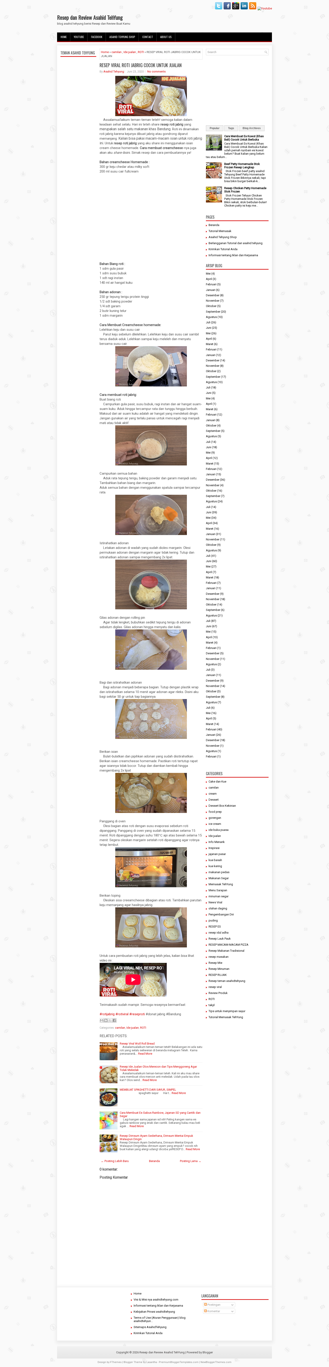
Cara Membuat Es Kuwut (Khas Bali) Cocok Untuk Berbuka (244, 137)
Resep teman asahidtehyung (227, 981)
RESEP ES (215, 926)
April (209, 279)
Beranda (154, 1161)
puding (213, 920)
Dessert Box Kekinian (222, 805)
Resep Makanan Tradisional (226, 950)
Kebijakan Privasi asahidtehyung (154, 1311)
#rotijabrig (107, 1014)
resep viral (215, 987)
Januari (210, 290)
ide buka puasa (219, 830)
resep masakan (219, 956)
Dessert (214, 799)
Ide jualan (130, 52)
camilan (116, 52)
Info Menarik (217, 842)
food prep (215, 811)
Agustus (211, 317)
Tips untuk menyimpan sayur (227, 1011)
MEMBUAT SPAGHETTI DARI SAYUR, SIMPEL (148, 1089)
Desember (212, 295)
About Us (166, 37)
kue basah (215, 860)
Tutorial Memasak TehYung (226, 1017)
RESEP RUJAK (218, 975)
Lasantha (151, 1362)
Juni (208, 327)
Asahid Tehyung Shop (122, 37)
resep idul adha (219, 932)
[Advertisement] (78, 164)
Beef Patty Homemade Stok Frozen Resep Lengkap (242, 165)
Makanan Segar (219, 878)
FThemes (116, 1362)
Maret (209, 344)
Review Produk (218, 993)
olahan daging (218, 908)
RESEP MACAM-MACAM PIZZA (228, 944)
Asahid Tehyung (113, 71)
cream (213, 793)
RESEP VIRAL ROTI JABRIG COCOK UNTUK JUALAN (141, 65)
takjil (212, 1005)
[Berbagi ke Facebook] (114, 1020)
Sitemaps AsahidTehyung (150, 1327)
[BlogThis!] (106, 1020)
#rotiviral (121, 1014)
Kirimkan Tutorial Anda (223, 249)
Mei (208, 273)
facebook (96, 37)
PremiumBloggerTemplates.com (179, 1362)
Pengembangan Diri (221, 914)
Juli (208, 322)
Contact (147, 37)
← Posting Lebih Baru (115, 1161)
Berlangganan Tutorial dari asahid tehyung (236, 243)
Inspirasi (214, 848)
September (213, 311)
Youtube (79, 37)
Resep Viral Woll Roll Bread (137, 1043)
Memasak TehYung (221, 884)
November (212, 300)
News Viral (215, 902)
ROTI (141, 52)
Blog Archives (252, 128)
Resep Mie (215, 962)
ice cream (215, 823)
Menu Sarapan (218, 890)
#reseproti (137, 1014)
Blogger (208, 1352)
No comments (156, 71)
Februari (211, 284)
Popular (215, 128)
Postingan (213, 1304)
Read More (145, 1053)
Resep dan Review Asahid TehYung (90, 17)
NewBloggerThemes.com (216, 1362)
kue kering (215, 866)
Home (64, 37)
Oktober (211, 306)
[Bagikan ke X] (110, 1020)
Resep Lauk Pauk (220, 938)
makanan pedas (219, 872)
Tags (231, 128)
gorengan (215, 817)
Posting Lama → (190, 1161)
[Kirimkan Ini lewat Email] (101, 1020)
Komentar (213, 1311)
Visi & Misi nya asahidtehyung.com (156, 1299)
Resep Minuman (219, 968)
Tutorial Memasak (220, 231)
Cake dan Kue (217, 781)
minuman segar (219, 896)
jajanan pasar (217, 854)
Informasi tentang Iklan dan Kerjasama (233, 255)
